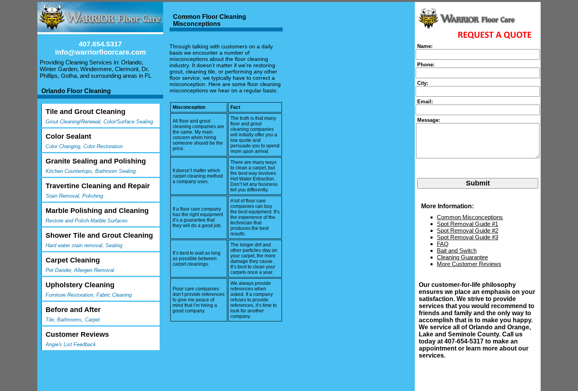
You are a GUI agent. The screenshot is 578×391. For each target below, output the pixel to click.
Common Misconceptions (470, 217)
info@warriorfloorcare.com (100, 52)
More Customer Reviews (469, 264)
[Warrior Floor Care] (100, 18)
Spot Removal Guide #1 (467, 223)
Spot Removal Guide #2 (467, 230)
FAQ (443, 243)
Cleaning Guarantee (462, 257)
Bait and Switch (457, 250)
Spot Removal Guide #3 (467, 237)
